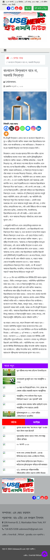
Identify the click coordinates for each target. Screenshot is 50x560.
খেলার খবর (17, 58)
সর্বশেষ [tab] (13, 422)
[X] (11, 128)
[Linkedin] (38, 128)
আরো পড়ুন (9, 365)
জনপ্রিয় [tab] (36, 422)
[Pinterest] (17, 128)
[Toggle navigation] (5, 50)
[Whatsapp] (22, 128)
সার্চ (29, 8)
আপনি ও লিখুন (42, 8)
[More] (6, 133)
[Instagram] (33, 128)
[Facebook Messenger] (27, 128)
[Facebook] (6, 128)
